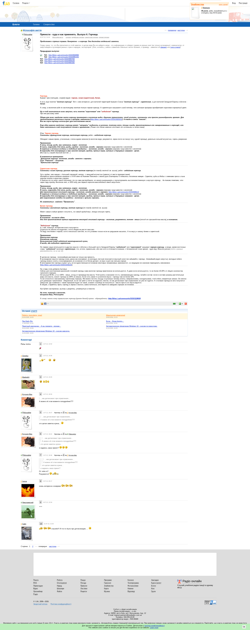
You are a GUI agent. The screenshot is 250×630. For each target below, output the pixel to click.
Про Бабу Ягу (27, 321)
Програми (108, 580)
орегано (163, 47)
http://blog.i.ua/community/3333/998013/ (124, 192)
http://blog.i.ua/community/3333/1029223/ (56, 265)
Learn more (154, 628)
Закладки (155, 580)
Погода (83, 583)
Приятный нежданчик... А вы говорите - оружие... (41, 326)
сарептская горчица (91, 37)
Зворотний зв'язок (40, 604)
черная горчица (104, 37)
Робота (59, 580)
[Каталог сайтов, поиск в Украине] (210, 602)
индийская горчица (78, 37)
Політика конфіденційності (61, 604)
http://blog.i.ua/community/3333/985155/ (64, 57)
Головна (16, 3)
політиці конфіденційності (154, 626)
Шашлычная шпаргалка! (115, 315)
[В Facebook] (45, 304)
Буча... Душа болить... (115, 321)
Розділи (25, 3)
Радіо (35, 594)
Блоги (153, 586)
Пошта (35, 580)
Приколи (83, 586)
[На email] (42, 304)
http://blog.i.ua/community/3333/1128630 (124, 298)
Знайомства (197, 4)
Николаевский (27, 502)
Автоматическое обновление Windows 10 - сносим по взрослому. (131, 326)
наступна (181, 30)
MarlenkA (25, 377)
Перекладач (38, 586)
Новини (130, 588)
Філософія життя (32, 30)
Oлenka (25, 356)
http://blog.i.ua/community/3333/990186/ (59, 63)
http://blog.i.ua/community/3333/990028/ (59, 61)
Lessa (24, 481)
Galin (24, 524)
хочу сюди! (223, 4)
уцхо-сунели (175, 47)
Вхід (234, 3)
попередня (172, 30)
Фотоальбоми (133, 586)
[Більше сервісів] (48, 303)
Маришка (206, 8)
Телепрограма (133, 583)
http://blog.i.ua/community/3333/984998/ (64, 55)
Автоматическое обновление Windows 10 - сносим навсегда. (46, 331)
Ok (244, 627)
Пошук (83, 580)
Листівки (83, 588)
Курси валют (156, 583)
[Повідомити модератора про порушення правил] (186, 304)
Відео (35, 588)
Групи (153, 591)
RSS (35, 583)
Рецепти (83, 591)
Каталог (131, 580)
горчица (68, 37)
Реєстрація (243, 3)
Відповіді (131, 591)
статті (34, 311)
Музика (107, 591)
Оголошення (62, 583)
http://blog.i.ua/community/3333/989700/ (59, 59)
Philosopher (27, 34)
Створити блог (49, 24)
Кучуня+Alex (27, 394)
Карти (106, 588)
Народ (59, 586)
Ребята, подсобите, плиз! (32, 315)
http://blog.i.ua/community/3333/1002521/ (106, 119)
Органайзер (37, 591)
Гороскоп (107, 583)
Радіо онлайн (192, 581)
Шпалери (60, 588)
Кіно (152, 588)
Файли (59, 591)
